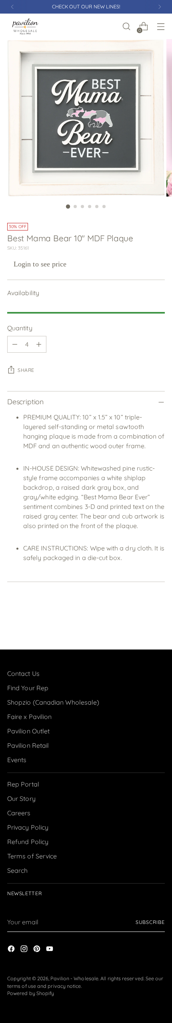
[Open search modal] (126, 26)
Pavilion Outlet (28, 731)
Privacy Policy (27, 827)
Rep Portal (23, 784)
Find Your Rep (27, 688)
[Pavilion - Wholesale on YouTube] (50, 950)
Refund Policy (27, 842)
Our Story (21, 799)
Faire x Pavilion (29, 717)
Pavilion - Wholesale (74, 978)
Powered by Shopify (30, 993)
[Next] (159, 7)
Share (26, 370)
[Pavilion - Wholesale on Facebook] (12, 950)
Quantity (19, 328)
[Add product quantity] (39, 344)
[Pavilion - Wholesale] (25, 26)
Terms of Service (32, 856)
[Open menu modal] (160, 26)
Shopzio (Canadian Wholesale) (53, 702)
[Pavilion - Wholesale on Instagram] (25, 950)
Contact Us (23, 673)
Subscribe (150, 922)
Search (17, 870)
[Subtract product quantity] (15, 344)
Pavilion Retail (28, 745)
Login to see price (40, 264)
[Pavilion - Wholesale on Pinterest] (37, 950)
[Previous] (12, 7)
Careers (19, 813)
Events (16, 760)
